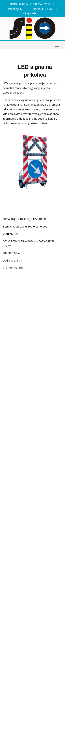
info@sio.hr (30, 13)
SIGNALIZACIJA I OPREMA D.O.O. (30, 4)
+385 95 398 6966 (41, 9)
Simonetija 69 (15, 9)
